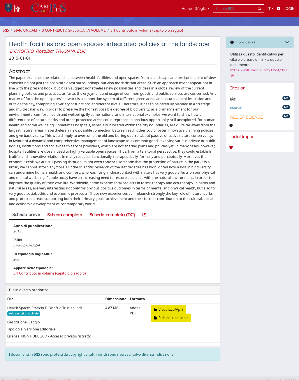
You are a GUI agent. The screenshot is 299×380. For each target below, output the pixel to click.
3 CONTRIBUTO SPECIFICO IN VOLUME (74, 30)
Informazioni (244, 42)
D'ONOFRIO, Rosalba (31, 51)
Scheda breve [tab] (26, 214)
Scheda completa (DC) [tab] (112, 214)
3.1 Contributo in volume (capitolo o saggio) (147, 30)
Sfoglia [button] (201, 8)
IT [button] (269, 8)
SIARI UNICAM (25, 30)
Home (187, 8)
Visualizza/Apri (170, 309)
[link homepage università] (48, 8)
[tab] (145, 214)
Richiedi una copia (172, 317)
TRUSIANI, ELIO (70, 51)
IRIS (6, 30)
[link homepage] (13, 8)
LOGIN (289, 8)
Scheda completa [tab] (64, 214)
